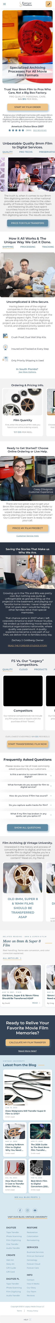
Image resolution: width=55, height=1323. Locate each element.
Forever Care (33, 1268)
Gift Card (10, 1272)
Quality (7, 152)
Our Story (31, 1288)
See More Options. (27, 372)
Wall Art (10, 1260)
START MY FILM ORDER (27, 107)
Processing (27, 247)
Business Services (35, 1252)
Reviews (31, 1296)
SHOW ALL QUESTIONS (27, 827)
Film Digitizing (13, 1240)
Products (40, 669)
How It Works (33, 1284)
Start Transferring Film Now (27, 744)
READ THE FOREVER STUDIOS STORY (27, 646)
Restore (32, 1227)
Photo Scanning (14, 1236)
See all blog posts (26, 1197)
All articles (11, 958)
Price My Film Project (27, 528)
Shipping (8, 247)
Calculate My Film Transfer (27, 1042)
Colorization (32, 1236)
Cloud (23, 669)
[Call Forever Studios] (49, 4)
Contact (30, 1280)
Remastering (33, 1240)
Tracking (48, 247)
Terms (19, 1311)
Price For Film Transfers (27, 223)
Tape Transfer (12, 1232)
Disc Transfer (12, 1244)
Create (10, 1255)
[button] (27, 1319)
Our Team (31, 1292)
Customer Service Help (27, 536)
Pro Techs (25, 152)
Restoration (32, 1232)
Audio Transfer (13, 1248)
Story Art (10, 1264)
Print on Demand (35, 1256)
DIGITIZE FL (12, 1279)
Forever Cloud (33, 1264)
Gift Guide (11, 1268)
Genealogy (32, 1260)
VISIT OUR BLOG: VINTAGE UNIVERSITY (27, 1217)
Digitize (11, 1227)
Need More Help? (27, 1051)
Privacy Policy (32, 1311)
